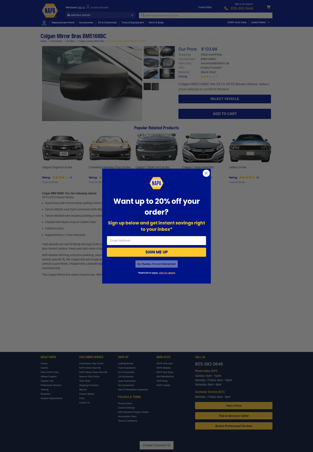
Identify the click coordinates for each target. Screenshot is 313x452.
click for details (167, 272)
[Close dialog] (206, 173)
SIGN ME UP (156, 252)
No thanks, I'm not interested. (156, 264)
